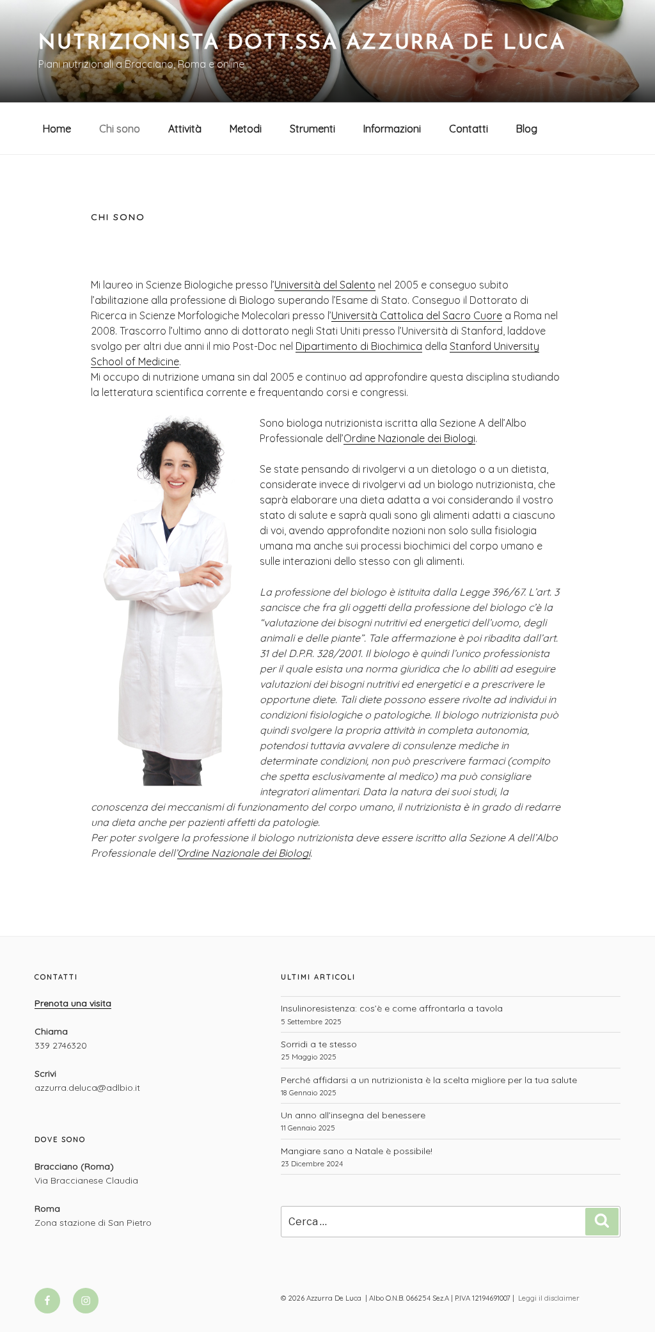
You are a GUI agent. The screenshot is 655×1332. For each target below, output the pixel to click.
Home (57, 128)
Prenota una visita (73, 1003)
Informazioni (392, 128)
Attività (184, 128)
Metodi (246, 128)
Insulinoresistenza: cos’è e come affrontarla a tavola (392, 1008)
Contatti (468, 128)
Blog (526, 128)
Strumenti (312, 128)
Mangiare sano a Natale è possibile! (356, 1151)
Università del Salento (324, 284)
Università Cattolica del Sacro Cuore (416, 315)
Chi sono (119, 128)
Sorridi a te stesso (319, 1044)
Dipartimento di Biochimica (359, 346)
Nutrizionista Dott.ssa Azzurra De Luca (301, 43)
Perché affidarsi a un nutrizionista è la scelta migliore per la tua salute (429, 1080)
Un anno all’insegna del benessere (353, 1115)
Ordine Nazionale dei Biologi (409, 438)
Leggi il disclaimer (549, 1298)
